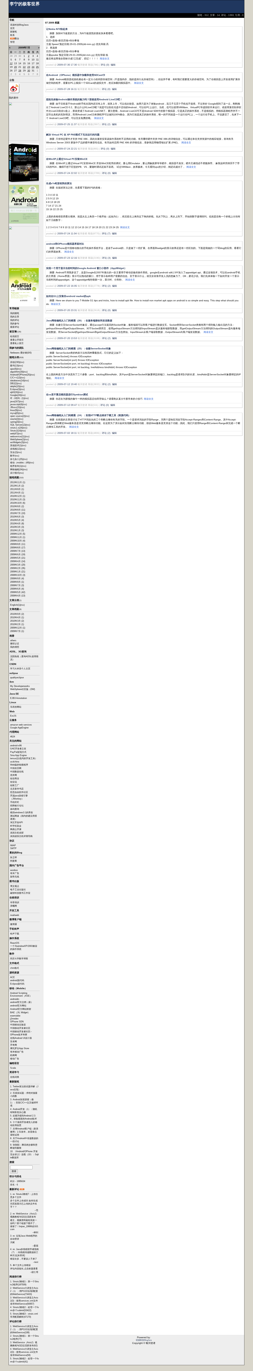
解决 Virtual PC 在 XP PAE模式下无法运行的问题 (72, 134)
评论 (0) (105, 64)
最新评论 (14, 327)
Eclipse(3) (15, 389)
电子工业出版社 (18, 889)
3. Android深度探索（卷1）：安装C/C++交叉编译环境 (24, 1102)
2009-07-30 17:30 (67, 64)
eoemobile (15, 1015)
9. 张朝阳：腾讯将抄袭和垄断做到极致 (23, 1146)
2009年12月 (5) (17, 534)
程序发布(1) (16, 466)
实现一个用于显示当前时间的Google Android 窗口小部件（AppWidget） (86, 268)
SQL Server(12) (18, 425)
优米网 (13, 775)
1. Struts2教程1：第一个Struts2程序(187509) (24, 1283)
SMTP (13, 848)
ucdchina (14, 761)
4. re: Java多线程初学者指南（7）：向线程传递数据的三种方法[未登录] (24, 1252)
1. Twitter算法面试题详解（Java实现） (24, 1088)
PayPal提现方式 (18, 752)
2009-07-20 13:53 (67, 338)
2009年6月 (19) (17, 554)
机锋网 (13, 1055)
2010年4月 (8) (17, 523)
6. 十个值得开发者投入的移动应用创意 (23, 1124)
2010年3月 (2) (17, 621)
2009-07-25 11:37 (67, 124)
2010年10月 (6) (17, 503)
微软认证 (14, 643)
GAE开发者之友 (18, 748)
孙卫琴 (13, 857)
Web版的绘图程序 (19, 764)
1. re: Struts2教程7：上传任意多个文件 (24, 1195)
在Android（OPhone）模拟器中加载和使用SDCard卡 (75, 75)
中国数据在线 (17, 771)
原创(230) (15, 362)
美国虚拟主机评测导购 (21, 836)
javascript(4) (16, 404)
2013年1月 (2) (17, 485)
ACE (12, 977)
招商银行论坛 (17, 805)
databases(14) (17, 380)
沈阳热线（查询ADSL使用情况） (24, 658)
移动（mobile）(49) (19, 462)
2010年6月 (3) (17, 516)
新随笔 (13, 31)
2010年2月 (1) (17, 624)
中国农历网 (15, 768)
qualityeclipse (17, 677)
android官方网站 (18, 1005)
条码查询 (14, 809)
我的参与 (14, 323)
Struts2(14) (15, 430)
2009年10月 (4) (17, 540)
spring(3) (14, 422)
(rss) (22, 362)
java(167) (14, 401)
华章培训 (14, 902)
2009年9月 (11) (17, 544)
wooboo (14, 870)
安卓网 (13, 1041)
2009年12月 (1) (17, 627)
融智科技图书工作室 (20, 893)
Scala (13, 1068)
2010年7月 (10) (17, 513)
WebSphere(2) (17, 439)
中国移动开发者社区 (20, 1028)
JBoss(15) (15, 407)
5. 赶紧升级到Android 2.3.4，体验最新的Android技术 (23, 1117)
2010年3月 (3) (17, 527)
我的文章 (14, 316)
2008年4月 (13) (17, 595)
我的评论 (14, 320)
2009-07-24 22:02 (67, 173)
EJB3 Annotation (18, 698)
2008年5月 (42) (17, 592)
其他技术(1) (16, 445)
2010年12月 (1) (17, 496)
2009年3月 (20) (17, 564)
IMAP (13, 845)
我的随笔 (14, 313)
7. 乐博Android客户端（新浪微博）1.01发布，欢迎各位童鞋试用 (24, 1131)
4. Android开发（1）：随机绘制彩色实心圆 (23, 1110)
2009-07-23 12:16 (67, 257)
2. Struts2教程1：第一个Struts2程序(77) (24, 1337)
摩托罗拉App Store (19, 1048)
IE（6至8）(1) (17, 398)
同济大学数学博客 (19, 958)
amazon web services (21, 724)
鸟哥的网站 (15, 707)
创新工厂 (14, 785)
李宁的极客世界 (25, 4)
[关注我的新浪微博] (14, 88)
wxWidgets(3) (17, 442)
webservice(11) (17, 436)
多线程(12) (15, 449)
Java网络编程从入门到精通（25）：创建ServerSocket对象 (78, 348)
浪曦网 (13, 906)
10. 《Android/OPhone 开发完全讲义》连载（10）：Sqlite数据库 (24, 1154)
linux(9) (13, 410)
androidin (14, 999)
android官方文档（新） (21, 1002)
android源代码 (17, 980)
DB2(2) (13, 383)
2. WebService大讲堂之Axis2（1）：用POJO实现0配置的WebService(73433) (24, 1291)
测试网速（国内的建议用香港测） (23, 817)
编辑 (113, 64)
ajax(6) (13, 369)
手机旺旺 (14, 802)
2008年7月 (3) (17, 585)
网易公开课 (15, 829)
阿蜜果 (13, 861)
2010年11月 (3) (17, 499)
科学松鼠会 (15, 826)
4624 (12, 736)
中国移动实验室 (18, 1024)
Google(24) (15, 395)
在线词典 (14, 1077)
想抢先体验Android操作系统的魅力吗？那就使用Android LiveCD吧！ (84, 99)
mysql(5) (14, 413)
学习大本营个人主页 (20, 668)
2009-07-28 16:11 (67, 89)
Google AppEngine (19, 727)
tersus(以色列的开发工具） (23, 758)
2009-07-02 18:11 (67, 433)
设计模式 (14, 473)
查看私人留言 (17, 343)
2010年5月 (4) (17, 520)
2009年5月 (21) (17, 558)
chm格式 (14, 968)
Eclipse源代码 (17, 983)
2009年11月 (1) (17, 537)
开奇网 (13, 1045)
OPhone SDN (17, 1021)
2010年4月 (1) (17, 617)
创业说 (13, 782)
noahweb (14, 915)
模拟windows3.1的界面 (21, 812)
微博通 (13, 924)
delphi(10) (15, 386)
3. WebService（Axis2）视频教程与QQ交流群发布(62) (24, 1344)
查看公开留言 (17, 340)
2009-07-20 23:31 (67, 310)
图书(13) (14, 365)
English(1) (15, 605)
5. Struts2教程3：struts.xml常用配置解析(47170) (24, 1315)
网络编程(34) (16, 469)
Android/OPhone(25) (20, 374)
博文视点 (14, 886)
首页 (12, 28)
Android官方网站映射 (20, 1009)
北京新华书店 (17, 788)
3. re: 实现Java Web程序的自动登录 (23, 1237)
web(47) (14, 433)
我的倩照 (14, 647)
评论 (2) (106, 124)
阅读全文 (104, 58)
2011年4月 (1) (17, 492)
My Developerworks (20, 686)
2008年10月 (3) (17, 575)
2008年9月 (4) (17, 578)
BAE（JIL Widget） (20, 1012)
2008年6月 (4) (17, 588)
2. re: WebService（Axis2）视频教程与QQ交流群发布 (24, 1215)
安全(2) (13, 452)
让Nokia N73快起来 (57, 29)
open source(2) (17, 416)
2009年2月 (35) (17, 568)
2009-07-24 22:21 (67, 148)
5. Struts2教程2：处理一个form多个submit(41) (24, 1360)
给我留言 (14, 336)
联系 (12, 35)
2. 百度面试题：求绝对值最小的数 (23, 1094)
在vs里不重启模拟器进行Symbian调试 (67, 394)
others (13, 640)
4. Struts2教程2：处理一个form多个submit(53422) (24, 1309)
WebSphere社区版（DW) (22, 689)
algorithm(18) (16, 371)
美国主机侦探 (17, 832)
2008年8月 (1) (17, 582)
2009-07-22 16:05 (67, 285)
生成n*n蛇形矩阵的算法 (59, 183)
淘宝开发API (16, 822)
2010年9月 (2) (17, 506)
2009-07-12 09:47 (67, 405)
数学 (12, 455)
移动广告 (14, 1058)
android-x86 (16, 745)
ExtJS (13, 716)
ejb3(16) (14, 392)
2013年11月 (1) (17, 482)
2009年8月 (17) (17, 547)
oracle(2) (14, 419)
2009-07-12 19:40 (67, 384)
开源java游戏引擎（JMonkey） (19, 797)
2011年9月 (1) (17, 489)
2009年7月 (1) (17, 631)
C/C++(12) (15, 377)
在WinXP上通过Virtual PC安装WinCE (66, 159)
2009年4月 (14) (17, 561)
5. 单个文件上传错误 (20, 1265)
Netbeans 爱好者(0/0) (20, 352)
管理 (12, 42)
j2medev (14, 1018)
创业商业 (14, 778)
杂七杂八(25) (16, 459)
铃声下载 (14, 933)
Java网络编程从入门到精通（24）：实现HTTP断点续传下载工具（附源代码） (88, 415)
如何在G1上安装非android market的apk (68, 296)
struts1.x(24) (16, 427)
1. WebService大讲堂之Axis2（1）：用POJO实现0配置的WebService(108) (24, 1329)
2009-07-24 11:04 (67, 233)
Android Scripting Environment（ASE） (21, 994)
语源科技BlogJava (19, 25)
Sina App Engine (18, 755)
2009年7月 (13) (17, 551)
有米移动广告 (17, 1051)
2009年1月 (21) (17, 571)
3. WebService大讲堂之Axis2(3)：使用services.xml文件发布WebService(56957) (24, 1300)
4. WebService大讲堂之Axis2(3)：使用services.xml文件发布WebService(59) (24, 1352)
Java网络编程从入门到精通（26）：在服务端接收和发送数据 (79, 320)
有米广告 (14, 873)
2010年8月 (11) (17, 510)
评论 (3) (106, 257)
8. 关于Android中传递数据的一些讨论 (24, 1140)
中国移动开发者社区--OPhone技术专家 (21, 1033)
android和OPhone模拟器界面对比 (65, 243)
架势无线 (14, 876)
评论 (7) (106, 233)
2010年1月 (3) (17, 530)
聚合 (17, 38)
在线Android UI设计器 (21, 1038)
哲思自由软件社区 (19, 792)
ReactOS (14, 943)
